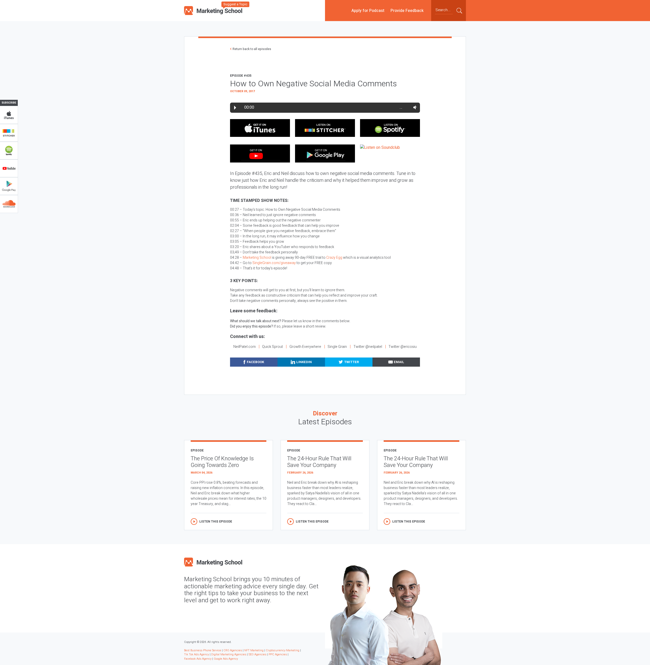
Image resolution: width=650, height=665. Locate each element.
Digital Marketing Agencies (228, 654)
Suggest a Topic (235, 4)
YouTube (9, 168)
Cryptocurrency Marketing (282, 650)
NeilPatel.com (244, 346)
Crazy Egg (334, 257)
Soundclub (9, 204)
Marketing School (257, 257)
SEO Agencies (257, 654)
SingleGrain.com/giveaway (274, 263)
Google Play (9, 186)
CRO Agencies (232, 650)
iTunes (9, 115)
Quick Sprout (272, 346)
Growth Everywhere (305, 346)
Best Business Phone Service (202, 650)
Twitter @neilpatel (367, 346)
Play (235, 108)
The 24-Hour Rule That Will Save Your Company (319, 462)
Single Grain (337, 346)
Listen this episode (215, 521)
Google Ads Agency (226, 659)
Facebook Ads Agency (198, 659)
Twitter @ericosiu (402, 346)
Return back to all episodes (252, 49)
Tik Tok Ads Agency (196, 654)
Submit (459, 10)
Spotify (9, 150)
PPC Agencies (278, 654)
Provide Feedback (407, 10)
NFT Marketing (254, 650)
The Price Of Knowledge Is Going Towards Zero (222, 462)
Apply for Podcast (367, 10)
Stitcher (9, 133)
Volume (414, 107)
